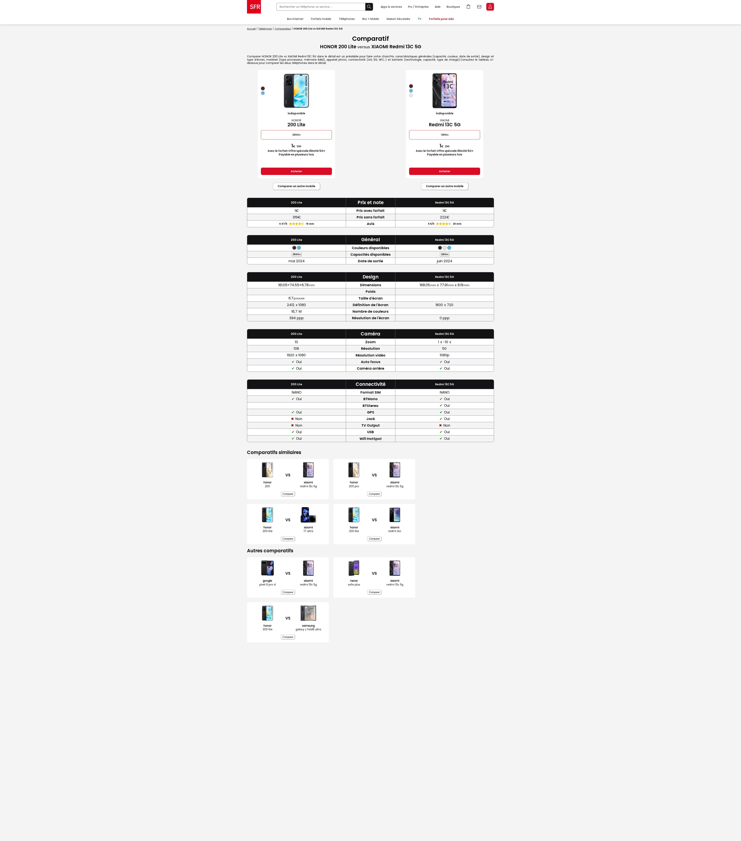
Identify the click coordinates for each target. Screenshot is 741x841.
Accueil (251, 28)
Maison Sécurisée (398, 19)
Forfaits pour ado (441, 19)
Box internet (295, 19)
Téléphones (347, 19)
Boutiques (453, 7)
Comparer (288, 493)
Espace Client (490, 7)
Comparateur (283, 28)
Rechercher (369, 7)
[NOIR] (263, 88)
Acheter (296, 171)
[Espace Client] (490, 7)
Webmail (479, 7)
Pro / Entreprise (418, 7)
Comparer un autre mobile (296, 186)
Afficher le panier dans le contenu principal (468, 7)
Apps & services (391, 7)
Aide (438, 7)
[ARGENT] (411, 95)
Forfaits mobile (321, 19)
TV (419, 19)
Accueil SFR (254, 7)
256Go (296, 134)
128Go (444, 134)
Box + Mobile (370, 19)
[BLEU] (263, 93)
